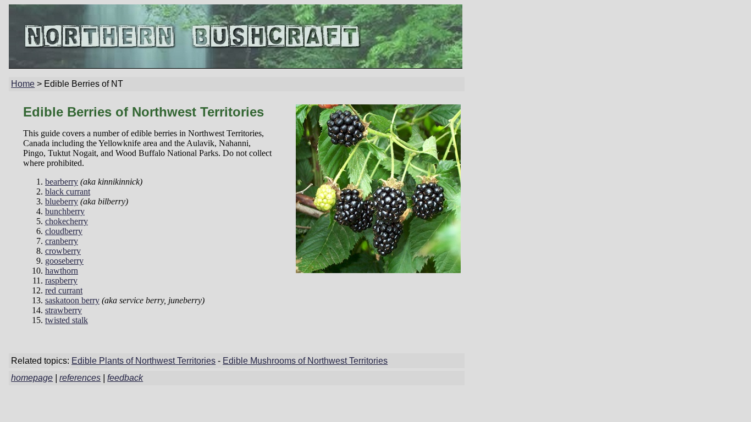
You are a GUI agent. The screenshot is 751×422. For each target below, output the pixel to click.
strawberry (63, 310)
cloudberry (63, 231)
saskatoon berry (72, 300)
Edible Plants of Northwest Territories (143, 360)
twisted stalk (66, 320)
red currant (63, 290)
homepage (32, 377)
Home (23, 83)
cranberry (61, 241)
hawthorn (61, 270)
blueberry (61, 201)
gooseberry (64, 260)
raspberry (61, 280)
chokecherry (66, 221)
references (80, 377)
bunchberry (65, 211)
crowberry (63, 251)
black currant (67, 191)
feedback (125, 377)
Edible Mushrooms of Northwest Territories (305, 360)
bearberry (61, 181)
